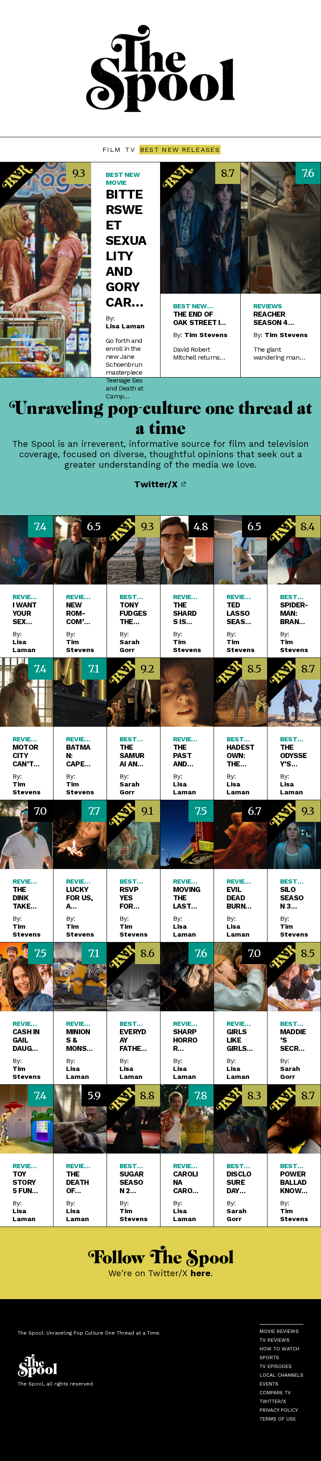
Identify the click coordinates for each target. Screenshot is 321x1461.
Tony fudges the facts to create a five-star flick (133, 613)
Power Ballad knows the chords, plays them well (293, 1182)
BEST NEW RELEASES (180, 150)
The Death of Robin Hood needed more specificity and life (79, 1182)
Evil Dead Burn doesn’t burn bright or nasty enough (239, 897)
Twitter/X (157, 484)
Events (269, 1383)
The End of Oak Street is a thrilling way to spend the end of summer (199, 318)
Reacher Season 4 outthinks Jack (273, 318)
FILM (111, 150)
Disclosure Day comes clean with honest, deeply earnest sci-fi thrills (240, 1182)
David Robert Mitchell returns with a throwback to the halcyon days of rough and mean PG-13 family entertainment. (199, 353)
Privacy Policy (279, 1410)
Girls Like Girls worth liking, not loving (239, 1040)
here (201, 1273)
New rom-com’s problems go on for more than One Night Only (79, 613)
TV (130, 150)
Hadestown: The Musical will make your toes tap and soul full (240, 755)
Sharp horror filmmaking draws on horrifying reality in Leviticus (186, 1040)
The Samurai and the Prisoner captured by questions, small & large (132, 755)
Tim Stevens (205, 335)
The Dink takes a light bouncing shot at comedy (26, 897)
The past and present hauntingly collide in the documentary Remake (187, 755)
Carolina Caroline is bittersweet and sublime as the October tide (186, 1182)
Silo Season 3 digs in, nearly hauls (293, 897)
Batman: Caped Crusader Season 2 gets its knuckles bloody (79, 755)
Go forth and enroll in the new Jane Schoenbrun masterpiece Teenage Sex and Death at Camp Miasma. (124, 368)
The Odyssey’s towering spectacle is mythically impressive (293, 755)
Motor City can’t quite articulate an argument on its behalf (25, 755)
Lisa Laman (125, 326)
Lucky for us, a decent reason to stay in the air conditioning (79, 897)
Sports (269, 1357)
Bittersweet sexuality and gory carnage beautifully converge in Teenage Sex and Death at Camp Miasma (126, 248)
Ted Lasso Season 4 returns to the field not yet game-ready (240, 613)
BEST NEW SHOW (290, 881)
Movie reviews (279, 1331)
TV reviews (275, 1340)
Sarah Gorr (130, 646)
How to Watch (279, 1348)
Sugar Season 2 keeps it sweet (132, 1182)
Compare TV (275, 1392)
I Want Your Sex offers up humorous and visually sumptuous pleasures (26, 613)
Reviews (267, 306)
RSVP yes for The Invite (130, 897)
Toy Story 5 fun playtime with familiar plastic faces (25, 1182)
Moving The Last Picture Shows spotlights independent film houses (186, 897)
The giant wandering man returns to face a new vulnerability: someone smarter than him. (279, 353)
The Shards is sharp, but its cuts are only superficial (186, 613)
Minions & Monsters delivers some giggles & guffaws (78, 1040)
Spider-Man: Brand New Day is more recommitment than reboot (294, 613)
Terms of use (278, 1418)
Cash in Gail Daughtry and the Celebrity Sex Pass (26, 1040)
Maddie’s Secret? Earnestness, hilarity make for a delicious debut (293, 1040)
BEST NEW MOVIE (123, 178)
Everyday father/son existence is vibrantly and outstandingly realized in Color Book (133, 1040)
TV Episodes (276, 1366)
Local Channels (281, 1375)
